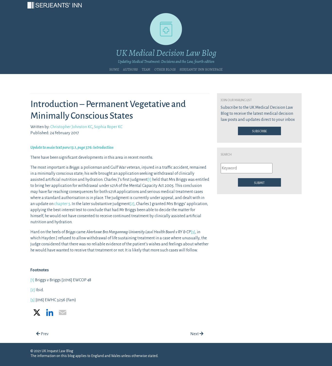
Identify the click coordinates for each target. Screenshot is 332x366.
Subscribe (259, 130)
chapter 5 (62, 204)
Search (226, 154)
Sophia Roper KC (108, 127)
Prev (44, 334)
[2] (132, 204)
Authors (130, 69)
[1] (149, 179)
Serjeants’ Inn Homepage (201, 69)
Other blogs (165, 69)
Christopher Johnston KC (71, 127)
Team (146, 69)
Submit (259, 182)
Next (195, 334)
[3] (193, 232)
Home (114, 69)
